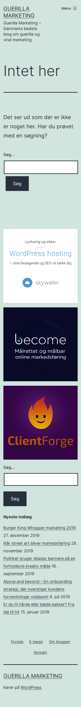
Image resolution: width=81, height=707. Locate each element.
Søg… (8, 154)
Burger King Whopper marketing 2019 (39, 527)
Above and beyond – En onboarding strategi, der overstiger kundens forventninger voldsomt (37, 589)
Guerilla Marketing (32, 676)
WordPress (31, 687)
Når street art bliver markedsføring (36, 543)
